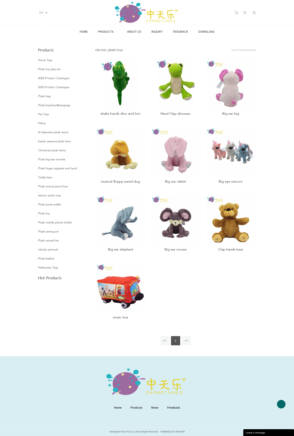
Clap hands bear (230, 249)
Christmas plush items (52, 150)
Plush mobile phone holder (55, 222)
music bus (120, 317)
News (154, 407)
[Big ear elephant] (120, 220)
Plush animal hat (48, 241)
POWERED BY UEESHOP (172, 432)
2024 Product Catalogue (53, 78)
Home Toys (45, 60)
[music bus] (120, 287)
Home (84, 31)
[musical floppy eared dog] (120, 152)
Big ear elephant (120, 249)
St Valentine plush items (53, 132)
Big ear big (230, 113)
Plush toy (44, 213)
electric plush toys (49, 195)
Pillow (42, 123)
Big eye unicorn (231, 181)
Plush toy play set (49, 69)
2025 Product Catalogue (53, 87)
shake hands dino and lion (120, 113)
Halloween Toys (48, 268)
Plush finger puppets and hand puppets (59, 168)
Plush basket (46, 259)
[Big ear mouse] (175, 220)
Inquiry (157, 31)
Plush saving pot (48, 231)
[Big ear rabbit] (175, 152)
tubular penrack (48, 250)
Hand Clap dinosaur (175, 113)
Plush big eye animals (51, 159)
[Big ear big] (231, 84)
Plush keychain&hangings (54, 105)
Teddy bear (45, 177)
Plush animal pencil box (53, 186)
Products (106, 31)
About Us (134, 31)
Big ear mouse (176, 249)
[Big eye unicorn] (231, 152)
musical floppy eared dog (120, 181)
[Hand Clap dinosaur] (175, 84)
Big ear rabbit (175, 181)
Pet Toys (43, 114)
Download (206, 31)
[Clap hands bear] (231, 220)
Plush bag (44, 96)
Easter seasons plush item (54, 141)
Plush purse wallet (49, 204)
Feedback (180, 31)
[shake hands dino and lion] (120, 84)
